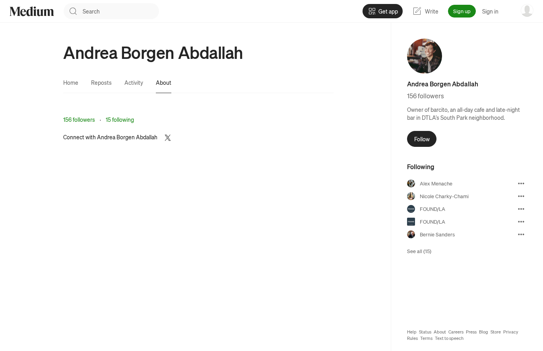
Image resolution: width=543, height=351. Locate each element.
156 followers (79, 119)
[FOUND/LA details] (521, 209)
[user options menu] (527, 10)
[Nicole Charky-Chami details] (521, 196)
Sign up (462, 11)
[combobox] (121, 11)
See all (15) (419, 251)
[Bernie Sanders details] (521, 234)
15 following (120, 119)
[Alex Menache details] (521, 183)
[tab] (70, 82)
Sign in (490, 11)
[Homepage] (32, 11)
